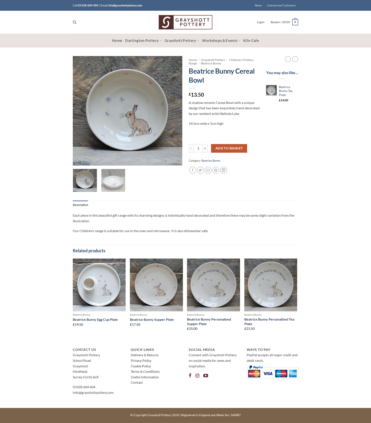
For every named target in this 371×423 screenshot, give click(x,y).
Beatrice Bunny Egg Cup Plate (95, 319)
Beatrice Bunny (211, 63)
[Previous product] (295, 59)
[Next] (175, 111)
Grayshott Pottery (180, 40)
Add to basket (229, 148)
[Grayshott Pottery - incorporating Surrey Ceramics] (185, 22)
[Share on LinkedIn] (223, 170)
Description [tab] (80, 205)
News (258, 5)
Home (117, 40)
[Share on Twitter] (200, 170)
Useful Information (145, 377)
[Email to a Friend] (208, 170)
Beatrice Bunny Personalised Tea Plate (269, 321)
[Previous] (80, 111)
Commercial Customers (281, 5)
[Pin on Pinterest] (215, 170)
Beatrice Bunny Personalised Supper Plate (209, 321)
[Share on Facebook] (192, 170)
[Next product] (288, 59)
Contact (137, 382)
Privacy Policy (141, 360)
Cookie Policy (141, 366)
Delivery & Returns (145, 355)
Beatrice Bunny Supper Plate (152, 319)
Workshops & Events (219, 40)
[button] (74, 22)
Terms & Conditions (145, 371)
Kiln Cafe (251, 40)
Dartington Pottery (142, 40)
